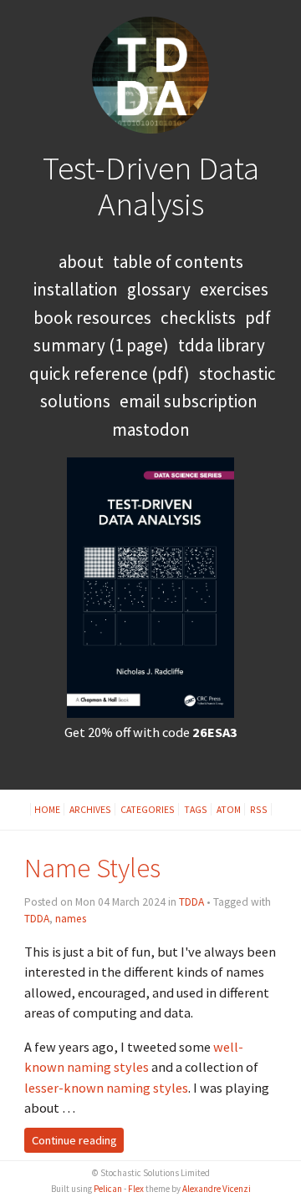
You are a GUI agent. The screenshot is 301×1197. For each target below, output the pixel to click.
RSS (259, 809)
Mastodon (151, 429)
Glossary (159, 289)
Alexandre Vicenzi (216, 1188)
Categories (147, 809)
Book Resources (92, 317)
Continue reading (74, 1140)
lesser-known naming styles (106, 1087)
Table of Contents (178, 261)
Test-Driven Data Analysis (151, 186)
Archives (90, 809)
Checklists (198, 317)
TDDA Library (221, 345)
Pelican (108, 1188)
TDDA (191, 902)
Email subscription (189, 401)
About (81, 261)
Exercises (234, 289)
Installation (75, 289)
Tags (195, 809)
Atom (229, 809)
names (70, 919)
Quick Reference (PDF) (109, 373)
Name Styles (92, 868)
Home (47, 809)
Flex (136, 1188)
